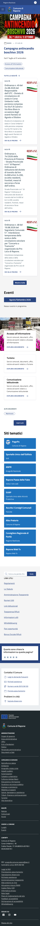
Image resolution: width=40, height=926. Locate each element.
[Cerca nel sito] (34, 9)
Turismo (4, 797)
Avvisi (3, 816)
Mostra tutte (20, 282)
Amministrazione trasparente (12, 880)
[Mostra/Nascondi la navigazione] (2, 9)
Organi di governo (8, 736)
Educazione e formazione (10, 781)
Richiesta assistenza (9, 877)
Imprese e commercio (9, 787)
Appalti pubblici (7, 771)
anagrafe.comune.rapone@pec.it (17, 862)
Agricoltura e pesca (8, 763)
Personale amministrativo (11, 749)
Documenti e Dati (7, 752)
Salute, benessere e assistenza (12, 792)
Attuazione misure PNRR (10, 885)
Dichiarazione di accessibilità (12, 901)
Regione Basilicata (9, 2)
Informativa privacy (8, 890)
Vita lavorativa (6, 800)
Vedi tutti (20, 423)
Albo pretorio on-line (9, 882)
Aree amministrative (9, 739)
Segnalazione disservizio (10, 874)
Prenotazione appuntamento (12, 872)
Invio (31, 574)
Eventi (3, 830)
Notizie (4, 811)
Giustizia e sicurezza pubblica (12, 784)
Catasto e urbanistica (9, 776)
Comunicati (5, 814)
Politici (3, 747)
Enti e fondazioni (7, 744)
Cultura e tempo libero (9, 779)
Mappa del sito (6, 923)
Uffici (3, 741)
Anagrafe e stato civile (9, 768)
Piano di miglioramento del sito (13, 896)
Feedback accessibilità (9, 898)
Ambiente (5, 765)
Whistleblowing (7, 904)
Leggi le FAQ (6, 869)
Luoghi (3, 827)
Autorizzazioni (6, 773)
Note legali (5, 893)
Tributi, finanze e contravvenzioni (14, 795)
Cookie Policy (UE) (8, 888)
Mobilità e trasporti (8, 789)
